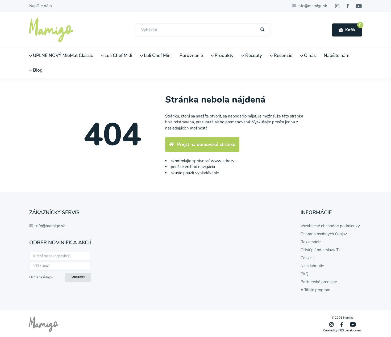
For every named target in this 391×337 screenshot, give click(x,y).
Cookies (307, 258)
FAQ (304, 274)
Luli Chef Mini (157, 55)
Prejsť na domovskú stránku (206, 144)
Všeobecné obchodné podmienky (330, 226)
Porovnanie (191, 55)
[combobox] (203, 29)
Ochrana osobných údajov (324, 234)
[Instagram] (337, 6)
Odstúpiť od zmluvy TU (321, 250)
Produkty (224, 55)
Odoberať (78, 277)
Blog (37, 70)
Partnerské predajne (319, 282)
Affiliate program (315, 290)
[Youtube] (359, 6)
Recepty (253, 55)
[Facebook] (348, 6)
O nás (309, 55)
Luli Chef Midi (117, 55)
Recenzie (282, 55)
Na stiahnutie (312, 266)
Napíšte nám (40, 6)
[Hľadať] (263, 30)
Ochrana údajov (41, 277)
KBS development (350, 330)
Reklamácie (311, 242)
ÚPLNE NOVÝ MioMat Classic (62, 55)
